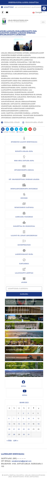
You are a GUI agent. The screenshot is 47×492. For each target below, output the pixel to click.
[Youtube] (7, 12)
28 (14, 434)
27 (9, 434)
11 (33, 418)
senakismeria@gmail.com (21, 461)
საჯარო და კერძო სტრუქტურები (24, 235)
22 (19, 429)
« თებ (9, 441)
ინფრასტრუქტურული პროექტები (24, 189)
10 (28, 418)
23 (24, 429)
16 (24, 424)
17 (28, 424)
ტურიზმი (24, 198)
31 (28, 434)
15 (19, 424)
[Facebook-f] (2, 12)
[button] (44, 8)
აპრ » (15, 441)
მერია (23, 386)
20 (9, 429)
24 (28, 429)
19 (38, 424)
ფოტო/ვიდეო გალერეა (24, 207)
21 (14, 429)
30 (24, 434)
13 (9, 424)
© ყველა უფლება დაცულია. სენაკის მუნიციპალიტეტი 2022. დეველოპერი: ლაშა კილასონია (23, 476)
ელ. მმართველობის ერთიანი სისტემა (24, 179)
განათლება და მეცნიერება (24, 226)
